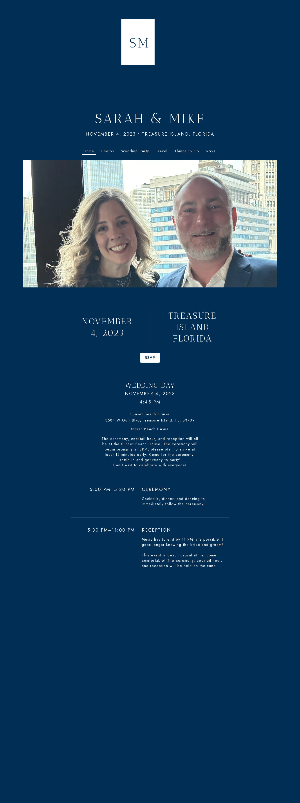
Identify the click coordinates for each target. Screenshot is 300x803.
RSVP (150, 357)
